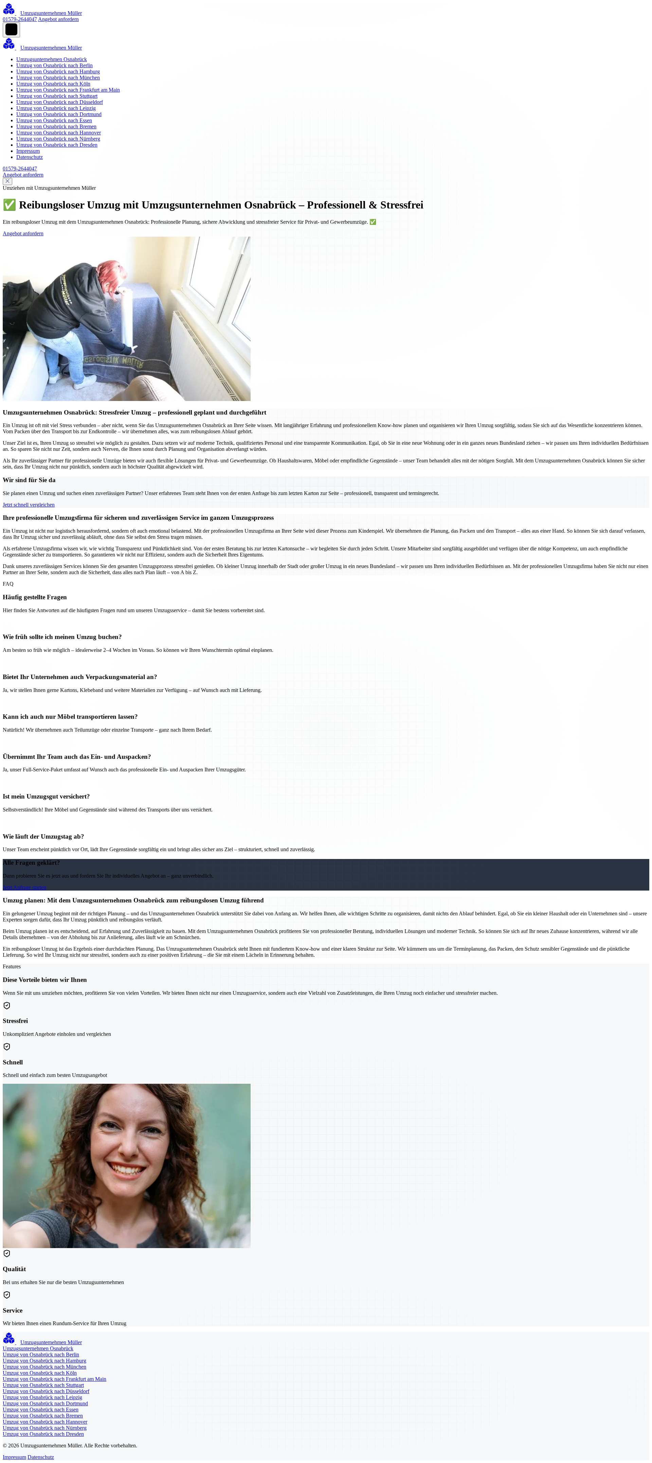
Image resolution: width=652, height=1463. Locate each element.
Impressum (28, 151)
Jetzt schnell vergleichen (29, 505)
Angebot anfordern (58, 19)
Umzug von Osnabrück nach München (58, 77)
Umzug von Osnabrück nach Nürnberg (58, 139)
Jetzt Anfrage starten (24, 887)
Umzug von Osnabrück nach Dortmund (59, 114)
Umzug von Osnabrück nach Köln (53, 84)
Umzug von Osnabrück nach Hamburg (58, 71)
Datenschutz (29, 157)
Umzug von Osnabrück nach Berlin (54, 65)
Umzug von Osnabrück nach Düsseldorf (59, 102)
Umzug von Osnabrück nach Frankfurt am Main (68, 90)
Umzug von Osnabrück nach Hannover (58, 132)
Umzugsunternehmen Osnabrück (51, 59)
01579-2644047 (20, 19)
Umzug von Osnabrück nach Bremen (56, 126)
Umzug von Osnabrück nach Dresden (56, 145)
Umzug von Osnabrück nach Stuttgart (56, 96)
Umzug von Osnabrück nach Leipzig (56, 108)
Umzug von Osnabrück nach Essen (54, 120)
